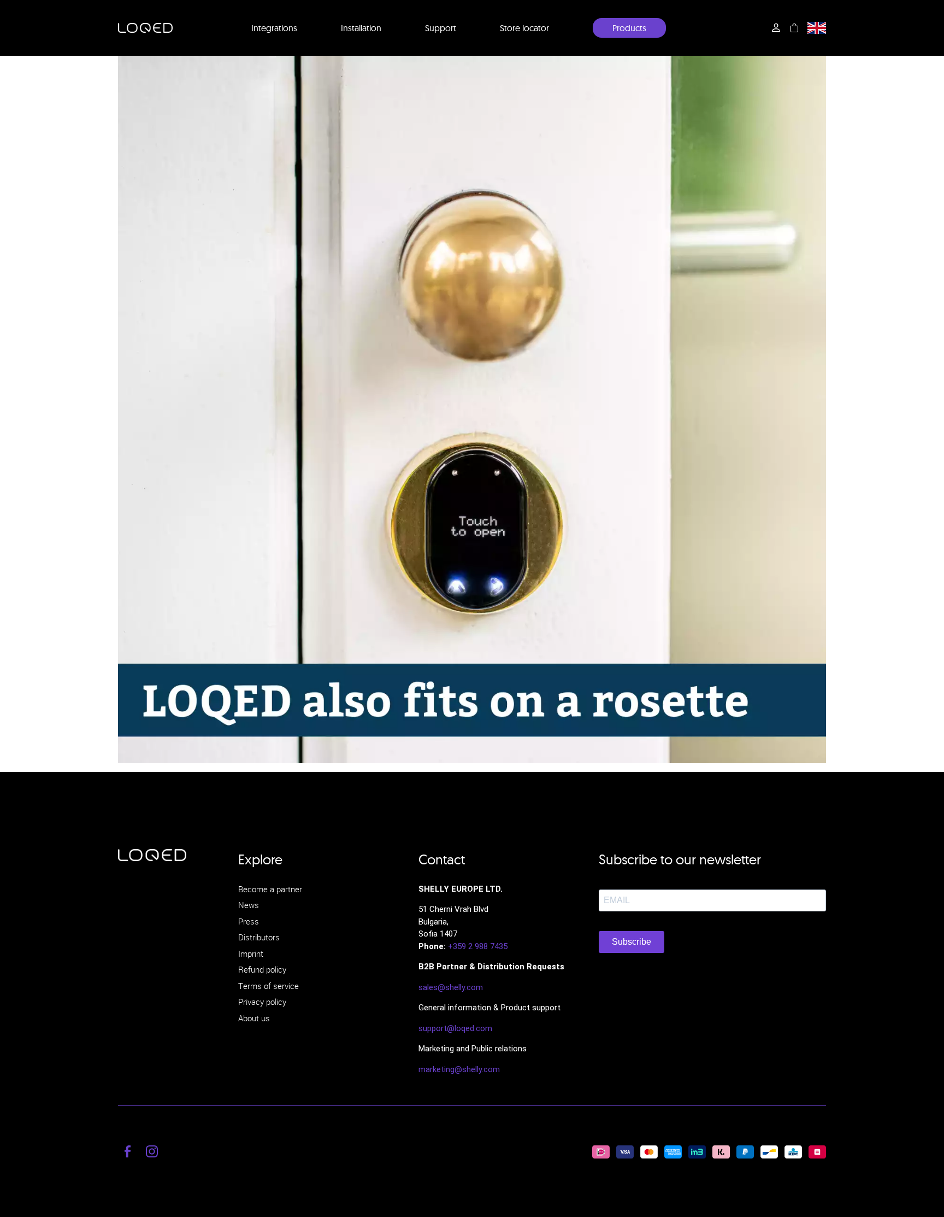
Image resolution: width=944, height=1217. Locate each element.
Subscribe (631, 941)
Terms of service (268, 985)
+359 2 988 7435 (478, 946)
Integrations (274, 27)
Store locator (524, 27)
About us (254, 1018)
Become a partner (270, 889)
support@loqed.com (455, 1028)
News (248, 904)
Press (248, 921)
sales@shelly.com (450, 987)
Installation (361, 27)
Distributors (259, 937)
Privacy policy (262, 1001)
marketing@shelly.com (459, 1069)
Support (440, 27)
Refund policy (262, 969)
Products (629, 27)
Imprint (250, 953)
